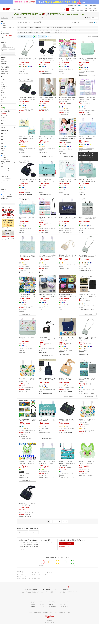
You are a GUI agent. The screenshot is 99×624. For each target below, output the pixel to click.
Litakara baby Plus (84, 354)
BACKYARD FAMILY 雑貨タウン (26, 272)
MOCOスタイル (23, 152)
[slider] (1, 48)
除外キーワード (4, 198)
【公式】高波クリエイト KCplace (87, 309)
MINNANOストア (23, 311)
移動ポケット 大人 (22, 532)
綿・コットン (4, 115)
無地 (2, 90)
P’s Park (62, 73)
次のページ (65, 521)
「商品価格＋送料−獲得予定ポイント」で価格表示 (27, 22)
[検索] (67, 9)
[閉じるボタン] (96, 27)
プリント (3, 88)
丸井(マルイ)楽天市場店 (65, 268)
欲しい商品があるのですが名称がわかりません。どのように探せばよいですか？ (37, 542)
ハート (2, 84)
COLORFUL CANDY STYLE (46, 73)
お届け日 (3, 153)
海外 (6, 146)
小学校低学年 (4, 61)
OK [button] (96, 156)
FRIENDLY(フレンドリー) (85, 114)
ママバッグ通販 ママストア (25, 477)
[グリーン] (4, 107)
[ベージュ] (2, 107)
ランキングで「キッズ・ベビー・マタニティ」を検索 (28, 578)
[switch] (14, 162)
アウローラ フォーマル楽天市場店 (67, 232)
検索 (8, 53)
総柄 (2, 82)
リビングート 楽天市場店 (25, 391)
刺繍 (2, 99)
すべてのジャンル (4, 17)
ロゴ (2, 81)
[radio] (1, 23)
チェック (3, 92)
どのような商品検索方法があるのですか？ (29, 544)
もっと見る (21, 549)
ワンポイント (4, 86)
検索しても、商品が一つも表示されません (29, 546)
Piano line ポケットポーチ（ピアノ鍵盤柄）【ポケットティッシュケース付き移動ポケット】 (47, 181)
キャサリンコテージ (44, 113)
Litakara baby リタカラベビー (26, 73)
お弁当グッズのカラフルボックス (87, 433)
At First (41, 309)
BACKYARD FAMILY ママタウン (46, 272)
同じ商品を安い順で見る (27, 156)
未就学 (2, 59)
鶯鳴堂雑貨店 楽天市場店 (45, 194)
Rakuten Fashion (43, 352)
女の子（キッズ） (5, 69)
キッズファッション (36, 572)
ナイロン (3, 117)
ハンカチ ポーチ (33, 532)
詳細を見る (65, 32)
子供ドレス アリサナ (64, 114)
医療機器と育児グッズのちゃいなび (87, 75)
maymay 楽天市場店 (64, 194)
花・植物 (3, 94)
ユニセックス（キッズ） (6, 73)
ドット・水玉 (4, 97)
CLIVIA (81, 232)
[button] (93, 5)
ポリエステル (4, 113)
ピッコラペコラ (23, 232)
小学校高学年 (4, 63)
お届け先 (3, 148)
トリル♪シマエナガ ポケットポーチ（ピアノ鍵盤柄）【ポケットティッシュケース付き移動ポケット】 (47, 420)
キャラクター (4, 79)
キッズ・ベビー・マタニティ (23, 572)
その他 (44, 574)
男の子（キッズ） (5, 71)
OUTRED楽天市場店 (64, 354)
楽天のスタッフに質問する (66, 543)
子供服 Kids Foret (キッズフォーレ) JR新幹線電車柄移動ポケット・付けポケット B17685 (67, 463)
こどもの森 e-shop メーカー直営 (67, 477)
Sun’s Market (63, 153)
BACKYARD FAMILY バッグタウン (47, 477)
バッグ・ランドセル (47, 572)
